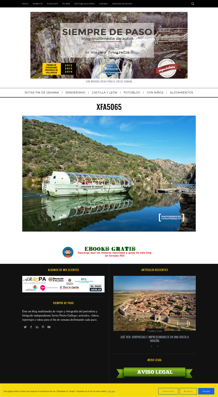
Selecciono (168, 391)
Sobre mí (38, 4)
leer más (111, 391)
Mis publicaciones (84, 4)
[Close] (215, 386)
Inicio (25, 4)
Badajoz (155, 330)
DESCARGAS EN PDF (122, 4)
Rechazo (188, 391)
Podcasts (52, 4)
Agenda (103, 4)
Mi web (66, 4)
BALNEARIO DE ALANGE (154, 337)
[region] (109, 390)
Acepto (206, 391)
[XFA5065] (109, 230)
